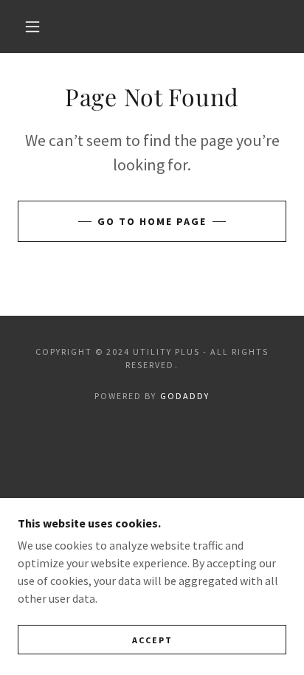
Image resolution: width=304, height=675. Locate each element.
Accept (152, 639)
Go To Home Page (152, 221)
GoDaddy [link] (185, 395)
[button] (32, 26)
